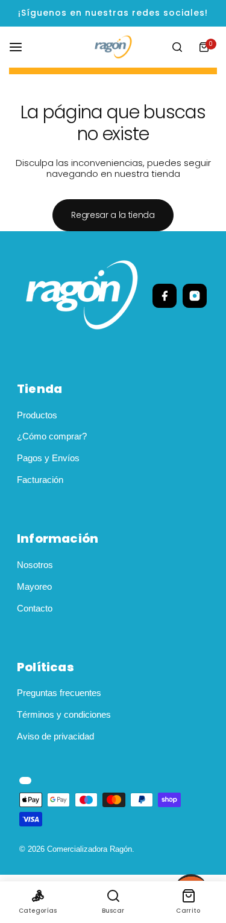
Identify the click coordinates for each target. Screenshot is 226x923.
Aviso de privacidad (55, 736)
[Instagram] (195, 296)
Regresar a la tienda (112, 215)
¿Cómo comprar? (52, 436)
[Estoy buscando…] (177, 47)
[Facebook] (164, 296)
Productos (37, 415)
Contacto (34, 608)
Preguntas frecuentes (59, 693)
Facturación (40, 479)
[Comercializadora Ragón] (113, 46)
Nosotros (35, 565)
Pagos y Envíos (48, 458)
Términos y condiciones (64, 714)
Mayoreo (34, 586)
